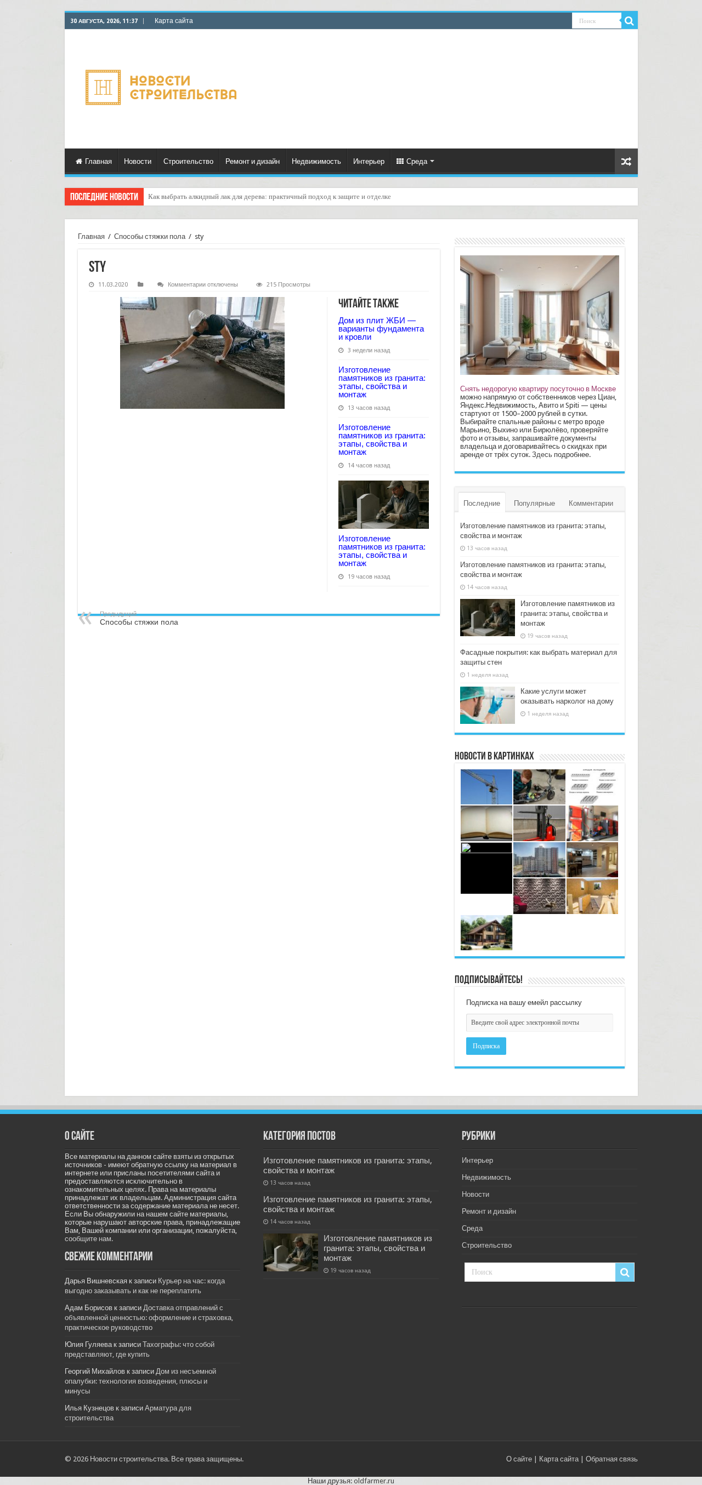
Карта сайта (174, 21)
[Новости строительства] (162, 89)
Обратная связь (612, 1459)
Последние (481, 503)
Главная (98, 161)
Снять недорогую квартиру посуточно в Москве (538, 389)
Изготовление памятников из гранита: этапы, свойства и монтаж (382, 382)
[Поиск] (629, 21)
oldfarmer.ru (374, 1481)
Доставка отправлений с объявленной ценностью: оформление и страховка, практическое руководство (149, 1318)
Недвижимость (316, 161)
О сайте (519, 1459)
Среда (416, 161)
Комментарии (591, 503)
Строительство (188, 161)
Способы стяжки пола (149, 236)
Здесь (542, 454)
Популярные (534, 503)
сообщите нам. (89, 1239)
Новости (137, 161)
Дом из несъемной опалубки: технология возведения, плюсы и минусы (140, 1381)
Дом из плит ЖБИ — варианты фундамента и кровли (381, 328)
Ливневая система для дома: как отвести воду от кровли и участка (250, 196)
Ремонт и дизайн (252, 161)
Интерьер (368, 161)
